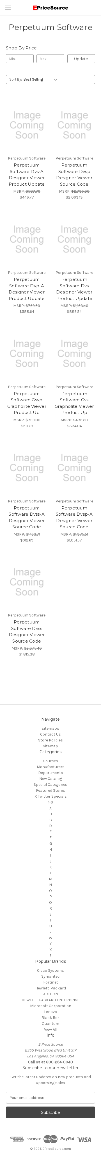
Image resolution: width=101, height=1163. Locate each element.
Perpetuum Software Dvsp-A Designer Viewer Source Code (74, 517)
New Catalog (50, 778)
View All (50, 1029)
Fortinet (50, 982)
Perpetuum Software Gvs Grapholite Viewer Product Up (74, 403)
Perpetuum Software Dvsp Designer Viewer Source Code (74, 174)
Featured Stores (50, 790)
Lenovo (50, 1011)
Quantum (50, 1023)
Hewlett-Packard (50, 988)
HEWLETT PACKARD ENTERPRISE (50, 1000)
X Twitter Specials (51, 796)
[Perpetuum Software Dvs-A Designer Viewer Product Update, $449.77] (27, 125)
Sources (50, 761)
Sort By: (15, 79)
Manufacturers (51, 766)
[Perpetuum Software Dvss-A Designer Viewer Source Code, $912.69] (27, 467)
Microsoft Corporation (50, 1005)
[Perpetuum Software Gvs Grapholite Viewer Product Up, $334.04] (74, 353)
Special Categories (50, 784)
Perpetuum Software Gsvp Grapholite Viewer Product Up (26, 403)
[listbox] (41, 79)
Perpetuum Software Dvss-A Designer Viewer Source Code (27, 517)
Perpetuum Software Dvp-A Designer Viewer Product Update (27, 289)
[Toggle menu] (7, 7)
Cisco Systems (50, 970)
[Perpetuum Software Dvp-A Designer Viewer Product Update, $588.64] (27, 239)
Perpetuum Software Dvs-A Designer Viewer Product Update (27, 174)
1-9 (50, 802)
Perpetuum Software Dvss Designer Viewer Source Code (27, 631)
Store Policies (50, 740)
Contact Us (50, 734)
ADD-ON (50, 994)
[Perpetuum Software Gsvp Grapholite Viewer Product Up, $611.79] (27, 353)
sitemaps (50, 728)
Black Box (50, 1017)
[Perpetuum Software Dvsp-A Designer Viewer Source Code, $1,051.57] (74, 467)
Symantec (50, 976)
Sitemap (50, 746)
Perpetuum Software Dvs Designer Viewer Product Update (74, 289)
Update (81, 58)
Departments (50, 772)
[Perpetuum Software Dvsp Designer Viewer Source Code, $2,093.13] (74, 125)
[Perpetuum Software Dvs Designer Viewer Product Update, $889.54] (74, 239)
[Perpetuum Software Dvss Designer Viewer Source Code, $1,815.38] (27, 582)
